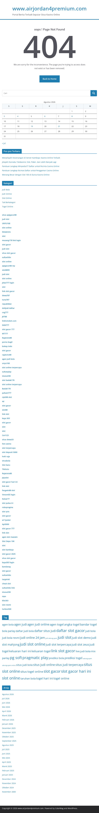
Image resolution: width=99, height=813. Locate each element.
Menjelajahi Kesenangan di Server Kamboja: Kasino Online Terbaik (31, 158)
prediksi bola (56, 658)
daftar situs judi (45, 631)
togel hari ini (44, 678)
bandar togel (88, 624)
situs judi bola (24, 665)
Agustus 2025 (8, 745)
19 (32, 126)
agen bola (8, 624)
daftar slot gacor (70, 630)
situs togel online (31, 672)
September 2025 (9, 741)
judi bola (90, 631)
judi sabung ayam (51, 638)
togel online (61, 678)
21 (59, 126)
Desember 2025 (9, 728)
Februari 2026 (8, 719)
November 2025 (9, 732)
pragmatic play (35, 657)
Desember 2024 (9, 779)
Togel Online (7, 206)
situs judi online (44, 665)
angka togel (72, 624)
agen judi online (38, 624)
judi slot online (32, 644)
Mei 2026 (6, 707)
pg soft (16, 657)
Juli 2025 (5, 749)
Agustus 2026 (8, 694)
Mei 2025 (6, 758)
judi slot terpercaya (58, 644)
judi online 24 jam (32, 638)
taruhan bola (28, 678)
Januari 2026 (7, 724)
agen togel (57, 624)
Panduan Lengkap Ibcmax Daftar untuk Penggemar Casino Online (30, 170)
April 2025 (6, 762)
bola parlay (8, 631)
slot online (11, 678)
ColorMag (59, 808)
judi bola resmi (11, 638)
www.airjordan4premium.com (49, 8)
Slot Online (7, 198)
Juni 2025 (6, 753)
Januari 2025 (7, 775)
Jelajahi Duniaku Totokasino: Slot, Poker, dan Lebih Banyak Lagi (29, 162)
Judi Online (7, 194)
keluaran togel (41, 651)
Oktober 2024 (8, 787)
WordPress (72, 808)
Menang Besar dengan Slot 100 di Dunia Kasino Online (26, 174)
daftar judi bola (25, 631)
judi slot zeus (80, 644)
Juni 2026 (6, 703)
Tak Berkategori (8, 202)
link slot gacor (63, 650)
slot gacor (52, 671)
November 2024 (9, 783)
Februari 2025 (8, 770)
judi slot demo (81, 638)
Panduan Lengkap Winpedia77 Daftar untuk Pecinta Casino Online (30, 166)
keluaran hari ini (20, 651)
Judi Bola (6, 189)
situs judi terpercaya (69, 665)
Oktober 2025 (8, 736)
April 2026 (6, 711)
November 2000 (9, 792)
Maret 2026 (7, 715)
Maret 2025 (7, 766)
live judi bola (83, 651)
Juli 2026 (5, 698)
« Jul (4, 143)
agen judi (20, 624)
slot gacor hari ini (76, 671)
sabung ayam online (9, 665)
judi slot (64, 637)
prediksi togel (73, 658)
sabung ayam (87, 658)
